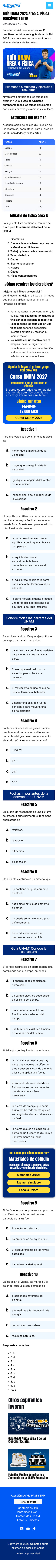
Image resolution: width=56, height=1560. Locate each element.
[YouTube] (28, 1528)
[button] (28, 1501)
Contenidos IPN (28, 1507)
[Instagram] (22, 1528)
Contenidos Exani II (28, 1512)
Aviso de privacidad (28, 1553)
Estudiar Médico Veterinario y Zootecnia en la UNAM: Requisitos (28, 1476)
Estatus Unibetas (28, 1520)
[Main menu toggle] (49, 5)
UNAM (23, 23)
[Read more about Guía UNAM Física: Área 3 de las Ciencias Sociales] (28, 1423)
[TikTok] (34, 1528)
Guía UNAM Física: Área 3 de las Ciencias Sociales (27, 1440)
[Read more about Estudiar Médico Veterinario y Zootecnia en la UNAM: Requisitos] (28, 1459)
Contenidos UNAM (28, 1516)
